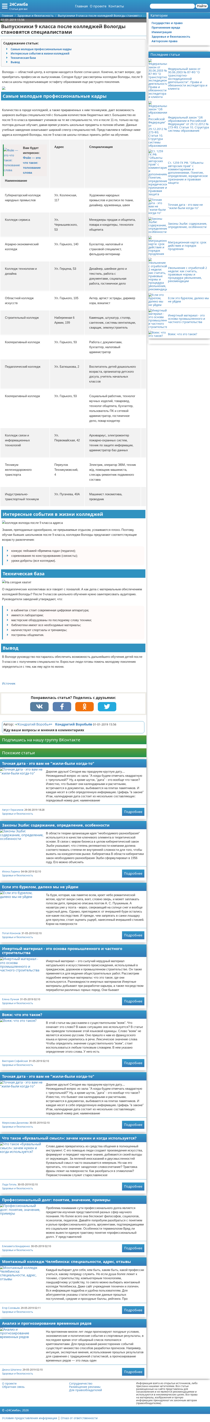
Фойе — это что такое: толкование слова (32, 165)
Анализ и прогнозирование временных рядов (46, 1323)
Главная (81, 6)
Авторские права (164, 41)
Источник (8, 683)
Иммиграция (162, 32)
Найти (202, 6)
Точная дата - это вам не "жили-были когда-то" (48, 763)
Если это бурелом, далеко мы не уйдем (40, 886)
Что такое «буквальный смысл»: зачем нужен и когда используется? (69, 1138)
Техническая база (23, 58)
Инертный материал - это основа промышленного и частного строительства (62, 950)
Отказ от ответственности (79, 1418)
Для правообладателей (85, 1390)
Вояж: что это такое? (22, 1014)
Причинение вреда (166, 27)
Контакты (116, 6)
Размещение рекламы (84, 1386)
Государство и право (167, 23)
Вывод (15, 62)
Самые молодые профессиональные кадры (41, 49)
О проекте (98, 6)
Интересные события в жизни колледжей (40, 53)
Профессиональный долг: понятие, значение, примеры (56, 1199)
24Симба (18, 4)
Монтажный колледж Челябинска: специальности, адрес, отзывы (66, 1261)
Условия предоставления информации (29, 1418)
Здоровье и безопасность (17, 813)
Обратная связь (13, 1386)
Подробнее (133, 811)
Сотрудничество (80, 1383)
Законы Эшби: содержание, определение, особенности (56, 825)
